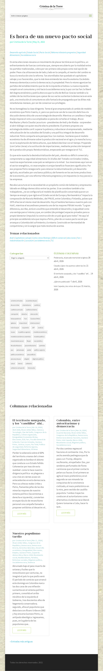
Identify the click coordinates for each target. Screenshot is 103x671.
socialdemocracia (42, 240)
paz (12, 350)
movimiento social (17, 341)
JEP (33, 328)
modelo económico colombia (21, 337)
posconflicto (31, 355)
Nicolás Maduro (16, 346)
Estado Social (32, 52)
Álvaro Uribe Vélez (28, 430)
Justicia (40, 328)
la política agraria (24, 332)
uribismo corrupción (18, 368)
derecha (24, 314)
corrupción (14, 314)
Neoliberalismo (24, 557)
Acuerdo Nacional (63, 433)
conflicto (37, 305)
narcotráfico (38, 341)
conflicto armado (17, 310)
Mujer (29, 341)
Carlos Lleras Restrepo (41, 238)
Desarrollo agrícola (18, 52)
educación (34, 314)
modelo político (39, 337)
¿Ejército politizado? (62, 281)
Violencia (31, 562)
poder (29, 350)
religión (26, 359)
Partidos (34, 557)
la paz (13, 332)
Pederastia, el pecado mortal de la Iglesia (71, 257)
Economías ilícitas (30, 437)
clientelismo (26, 305)
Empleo (15, 552)
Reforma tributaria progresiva (63, 52)
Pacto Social (45, 52)
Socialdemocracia (28, 55)
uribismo (29, 363)
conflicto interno (31, 310)
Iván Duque (15, 328)
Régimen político (35, 560)
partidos (42, 346)
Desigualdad (17, 437)
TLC (52, 240)
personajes (20, 350)
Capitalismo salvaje (23, 238)
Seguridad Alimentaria (21, 449)
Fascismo (76, 438)
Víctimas (34, 449)
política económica (17, 355)
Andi (12, 238)
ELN (23, 439)
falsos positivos (16, 319)
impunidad (23, 323)
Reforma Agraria (30, 447)
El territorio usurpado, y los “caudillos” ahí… (72, 273)
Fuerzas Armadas (27, 442)
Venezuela (31, 368)
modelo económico (40, 332)
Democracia (26, 545)
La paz (27, 444)
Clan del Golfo (27, 432)
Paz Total (34, 444)
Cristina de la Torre (23, 41)
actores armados (17, 301)
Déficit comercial (59, 238)
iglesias (13, 323)
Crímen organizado (28, 434)
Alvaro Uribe (15, 305)
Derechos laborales (27, 548)
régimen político (37, 359)
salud (13, 363)
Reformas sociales (19, 560)
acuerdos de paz (31, 301)
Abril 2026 (16, 430)
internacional (35, 323)
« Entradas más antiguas (21, 641)
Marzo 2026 (28, 555)
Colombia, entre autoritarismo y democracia (68, 423)
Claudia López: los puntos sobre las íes (70, 265)
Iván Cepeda (67, 440)
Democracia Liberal (64, 438)
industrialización (17, 240)
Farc (79, 238)
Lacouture (29, 240)
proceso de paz (16, 359)
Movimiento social (63, 442)
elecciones (71, 238)
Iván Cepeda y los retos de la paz (67, 286)
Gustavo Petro (35, 319)
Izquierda (25, 328)
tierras (20, 363)
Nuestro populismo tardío (26, 534)
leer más (21, 513)
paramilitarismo (30, 346)
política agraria (39, 350)
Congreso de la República (66, 435)
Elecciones (16, 439)
